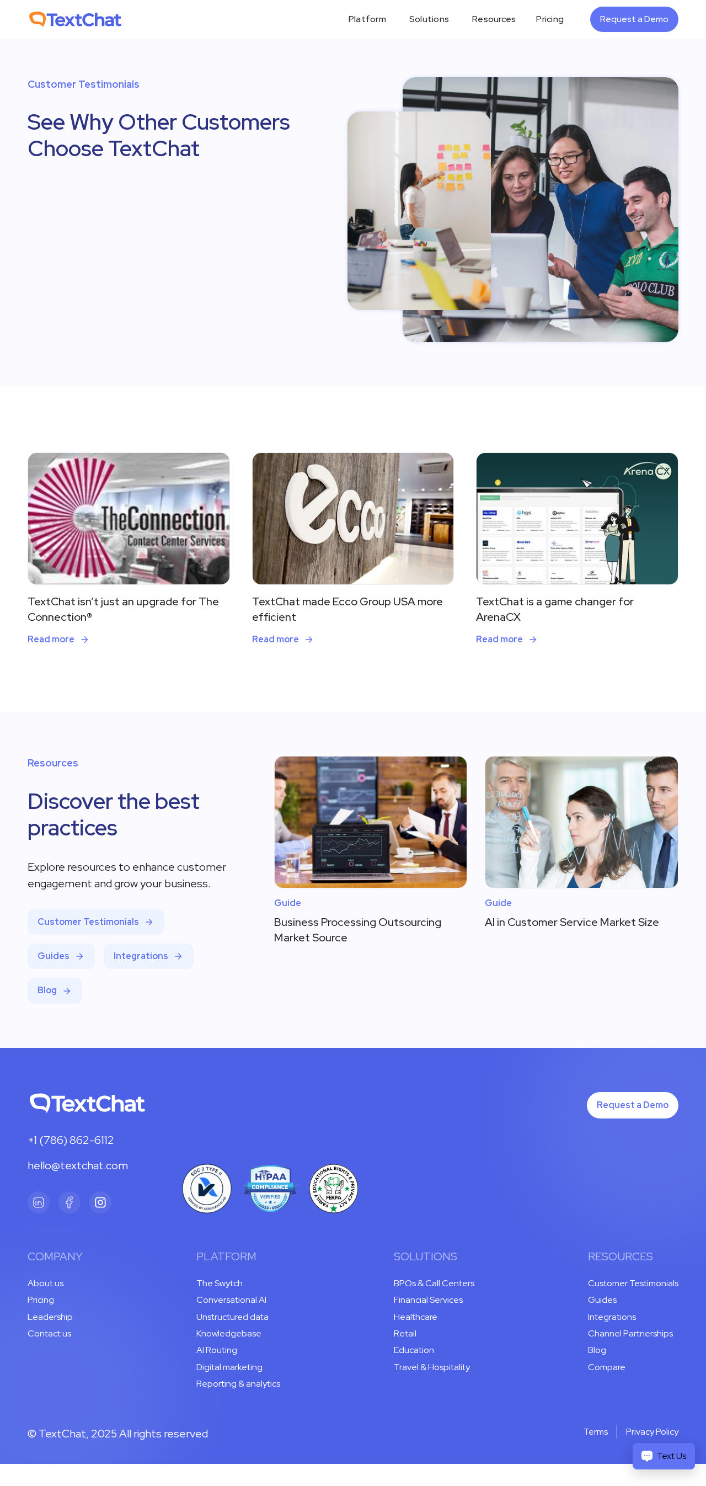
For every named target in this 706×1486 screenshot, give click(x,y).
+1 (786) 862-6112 (71, 1140)
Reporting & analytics (238, 1383)
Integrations (612, 1317)
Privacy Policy (652, 1431)
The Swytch (219, 1283)
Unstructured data (232, 1317)
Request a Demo (634, 19)
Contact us (49, 1333)
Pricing (550, 19)
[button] (367, 19)
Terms (596, 1431)
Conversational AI (231, 1300)
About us (45, 1283)
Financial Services (428, 1300)
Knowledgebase (228, 1333)
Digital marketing (229, 1367)
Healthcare (415, 1317)
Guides (602, 1300)
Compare (606, 1367)
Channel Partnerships (630, 1333)
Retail (405, 1333)
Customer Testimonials (633, 1283)
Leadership (50, 1317)
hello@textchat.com (78, 1165)
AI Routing (216, 1350)
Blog (597, 1350)
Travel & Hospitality (432, 1367)
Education (414, 1350)
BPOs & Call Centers (434, 1283)
